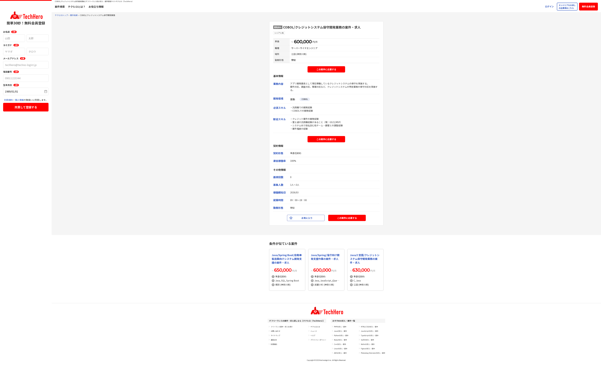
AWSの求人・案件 (340, 353)
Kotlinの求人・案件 (368, 344)
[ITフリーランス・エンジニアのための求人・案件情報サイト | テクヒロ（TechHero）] (26, 15)
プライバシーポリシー (318, 340)
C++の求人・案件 (340, 344)
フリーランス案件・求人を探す (282, 326)
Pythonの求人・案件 (341, 335)
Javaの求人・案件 (340, 331)
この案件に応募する (326, 69)
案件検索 (60, 6)
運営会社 (274, 340)
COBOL (305, 99)
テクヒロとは (315, 326)
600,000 (303, 41)
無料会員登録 (588, 6)
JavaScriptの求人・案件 (369, 331)
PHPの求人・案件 (340, 326)
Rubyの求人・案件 (340, 340)
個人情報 (19, 99)
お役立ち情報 (96, 6)
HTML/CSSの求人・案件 (369, 326)
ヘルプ (313, 335)
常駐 (293, 60)
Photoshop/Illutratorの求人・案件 (373, 353)
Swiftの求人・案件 (367, 340)
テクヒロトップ (61, 15)
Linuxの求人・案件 (340, 348)
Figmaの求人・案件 (368, 348)
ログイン (549, 6)
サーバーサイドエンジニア (304, 48)
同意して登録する (26, 107)
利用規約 (8, 99)
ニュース (314, 331)
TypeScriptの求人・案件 (369, 335)
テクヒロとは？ (76, 6)
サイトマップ (275, 335)
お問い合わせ (275, 331)
